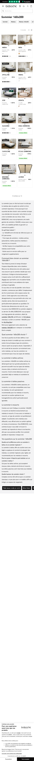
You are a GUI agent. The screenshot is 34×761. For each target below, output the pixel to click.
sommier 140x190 (7, 317)
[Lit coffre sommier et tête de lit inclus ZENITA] (25, 93)
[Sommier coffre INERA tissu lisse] (25, 67)
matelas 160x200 (7, 328)
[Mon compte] (28, 6)
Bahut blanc (26, 488)
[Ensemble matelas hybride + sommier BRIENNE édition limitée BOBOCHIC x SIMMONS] (8, 169)
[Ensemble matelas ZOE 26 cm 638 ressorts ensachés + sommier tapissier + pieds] (8, 93)
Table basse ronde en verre (11, 488)
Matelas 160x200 (24, 22)
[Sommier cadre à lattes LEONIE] (25, 169)
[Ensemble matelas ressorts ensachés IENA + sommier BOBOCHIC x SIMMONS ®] (25, 118)
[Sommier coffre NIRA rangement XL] (25, 40)
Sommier (5, 22)
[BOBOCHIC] (11, 6)
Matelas (13, 22)
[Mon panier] (31, 6)
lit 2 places (27, 317)
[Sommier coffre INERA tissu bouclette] (8, 40)
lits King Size (8, 322)
